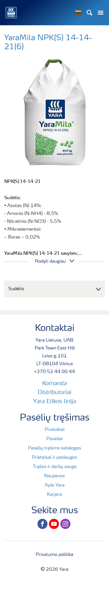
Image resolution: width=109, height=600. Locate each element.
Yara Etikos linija (54, 401)
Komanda (54, 384)
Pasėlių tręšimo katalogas (54, 448)
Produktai (55, 430)
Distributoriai (54, 393)
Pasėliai (54, 439)
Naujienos (54, 476)
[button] (54, 289)
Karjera (54, 494)
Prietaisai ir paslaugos (54, 457)
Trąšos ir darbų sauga (55, 467)
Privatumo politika (54, 555)
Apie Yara (55, 485)
